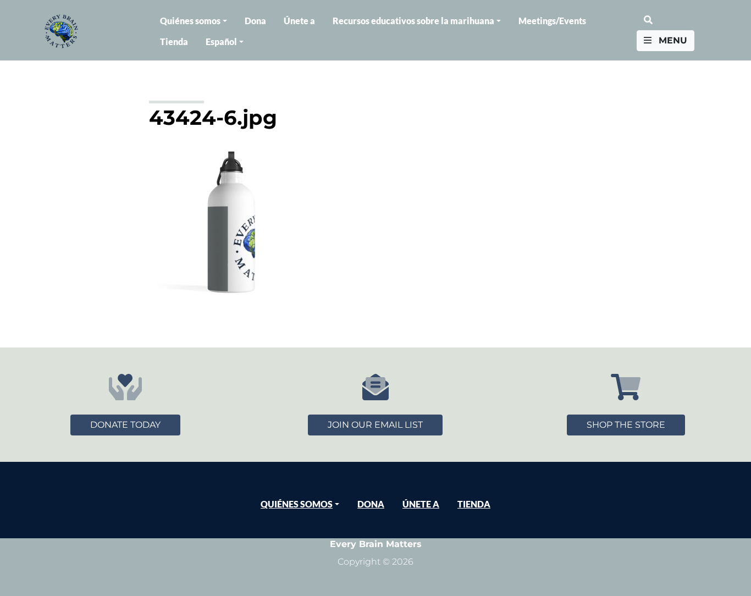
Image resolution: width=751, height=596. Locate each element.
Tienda (174, 41)
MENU (671, 40)
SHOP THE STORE (626, 425)
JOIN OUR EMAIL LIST (375, 425)
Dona (255, 20)
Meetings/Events (552, 20)
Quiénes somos (190, 20)
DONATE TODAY (125, 425)
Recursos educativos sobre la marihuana (413, 20)
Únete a (299, 20)
